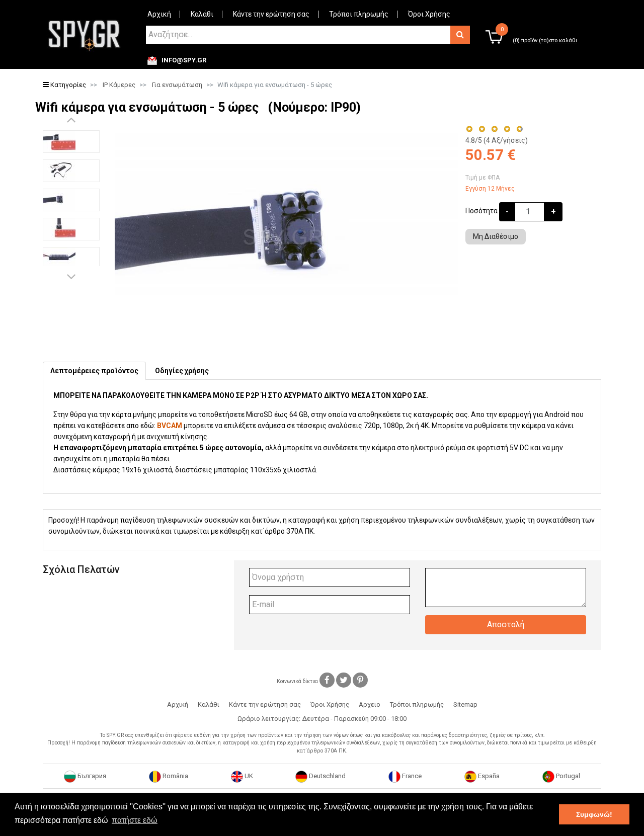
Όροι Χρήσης (429, 14)
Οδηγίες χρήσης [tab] (182, 371)
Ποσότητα (481, 211)
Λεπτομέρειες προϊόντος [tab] (94, 371)
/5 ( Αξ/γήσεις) (496, 140)
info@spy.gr (184, 60)
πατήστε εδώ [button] (134, 820)
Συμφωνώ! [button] (594, 814)
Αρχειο (369, 704)
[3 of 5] (494, 129)
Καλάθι (202, 14)
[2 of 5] (481, 129)
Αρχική (159, 14)
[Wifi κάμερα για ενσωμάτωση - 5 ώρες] (71, 141)
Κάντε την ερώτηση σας (271, 14)
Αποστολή (505, 624)
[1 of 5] (469, 129)
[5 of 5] (520, 129)
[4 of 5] (507, 129)
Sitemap (465, 704)
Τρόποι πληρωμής (358, 14)
